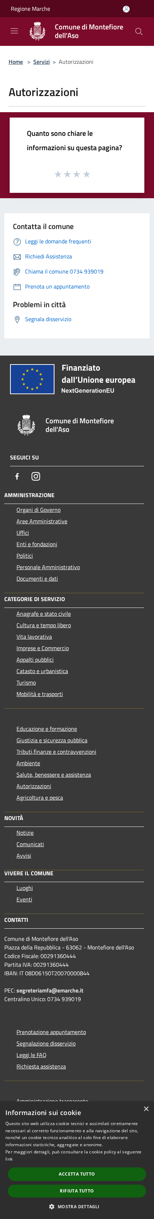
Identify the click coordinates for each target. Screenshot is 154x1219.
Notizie (25, 832)
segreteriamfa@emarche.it (49, 990)
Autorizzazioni (33, 786)
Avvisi (23, 855)
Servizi (41, 61)
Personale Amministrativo (48, 567)
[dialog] (77, 1160)
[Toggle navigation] (14, 31)
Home (16, 61)
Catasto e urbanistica (42, 671)
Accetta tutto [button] (77, 1174)
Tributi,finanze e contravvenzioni (56, 751)
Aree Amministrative (41, 521)
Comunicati (30, 844)
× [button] (146, 1109)
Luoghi (24, 888)
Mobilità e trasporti (39, 694)
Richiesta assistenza (41, 1066)
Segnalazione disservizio (46, 1043)
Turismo (26, 682)
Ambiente (28, 763)
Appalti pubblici (35, 659)
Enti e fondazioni (36, 544)
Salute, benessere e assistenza (53, 774)
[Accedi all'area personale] (126, 9)
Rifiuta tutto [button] (77, 1191)
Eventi (24, 899)
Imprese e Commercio (42, 648)
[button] (76, 1206)
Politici (24, 555)
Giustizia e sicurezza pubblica (51, 740)
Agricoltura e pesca (39, 797)
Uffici (22, 532)
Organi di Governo (38, 509)
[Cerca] (139, 31)
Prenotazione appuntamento (51, 1032)
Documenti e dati (37, 578)
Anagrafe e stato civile (43, 613)
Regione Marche (30, 8)
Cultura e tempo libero (43, 625)
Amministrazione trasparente (52, 1101)
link (9, 1159)
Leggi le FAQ (31, 1055)
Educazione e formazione (46, 728)
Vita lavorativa (34, 636)
